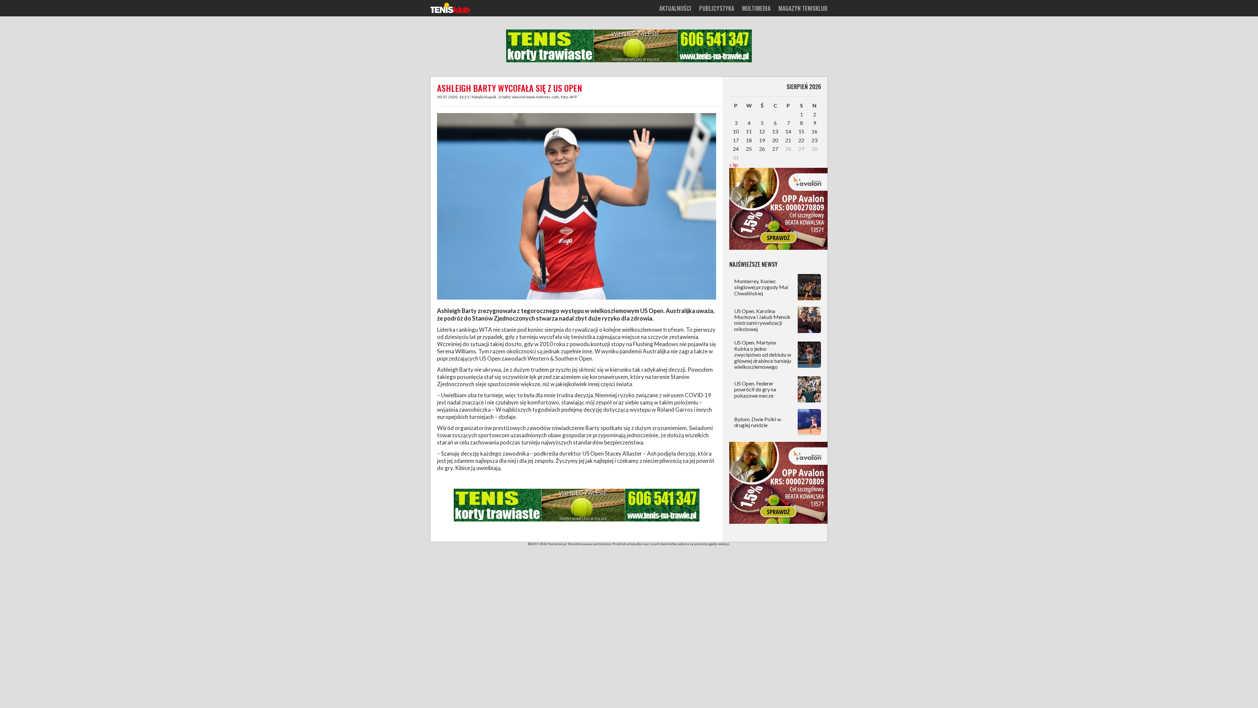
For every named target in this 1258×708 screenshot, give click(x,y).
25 (749, 149)
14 (788, 131)
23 (814, 140)
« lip (733, 165)
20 (775, 140)
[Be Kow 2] (778, 248)
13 (775, 131)
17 (736, 140)
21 (788, 140)
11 (749, 131)
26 (762, 149)
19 (762, 140)
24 (736, 149)
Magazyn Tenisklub (803, 8)
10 (736, 131)
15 (801, 131)
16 (814, 131)
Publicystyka (716, 8)
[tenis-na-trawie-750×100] (629, 61)
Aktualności (675, 8)
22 (801, 140)
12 (762, 131)
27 (775, 149)
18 (749, 140)
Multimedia (756, 8)
